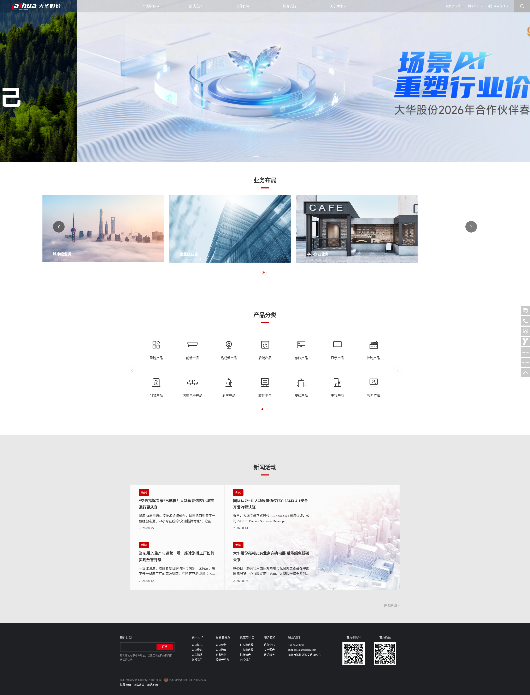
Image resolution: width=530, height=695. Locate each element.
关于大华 (336, 6)
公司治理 (221, 649)
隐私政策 (139, 684)
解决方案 (195, 6)
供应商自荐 (246, 644)
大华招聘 (197, 654)
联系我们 (197, 659)
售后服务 (269, 654)
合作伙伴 (242, 6)
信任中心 (269, 644)
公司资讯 (197, 649)
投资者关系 (453, 6)
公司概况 (197, 644)
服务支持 (289, 6)
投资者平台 (222, 659)
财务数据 (221, 654)
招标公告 (245, 654)
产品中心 (149, 6)
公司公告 (221, 644)
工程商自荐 (246, 649)
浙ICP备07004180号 (149, 680)
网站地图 (152, 684)
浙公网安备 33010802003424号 (187, 680)
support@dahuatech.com (302, 649)
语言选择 (499, 6)
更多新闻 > (392, 606)
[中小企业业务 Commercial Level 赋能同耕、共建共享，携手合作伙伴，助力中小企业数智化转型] (368, 228)
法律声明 (125, 684)
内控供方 (245, 659)
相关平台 (473, 6)
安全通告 (269, 649)
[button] (247, 156)
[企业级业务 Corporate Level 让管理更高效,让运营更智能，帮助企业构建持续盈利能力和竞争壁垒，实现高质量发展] (241, 228)
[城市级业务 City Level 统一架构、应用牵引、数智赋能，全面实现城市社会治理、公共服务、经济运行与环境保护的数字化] (114, 228)
